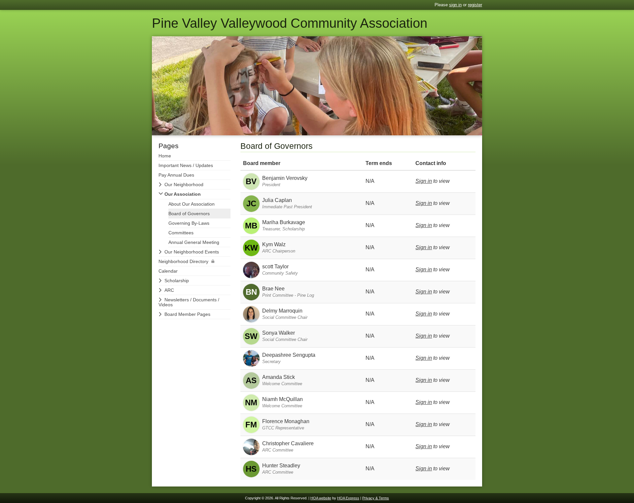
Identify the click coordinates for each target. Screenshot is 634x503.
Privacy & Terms (375, 498)
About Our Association (191, 204)
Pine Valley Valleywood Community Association (289, 23)
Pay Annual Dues (176, 175)
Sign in (423, 181)
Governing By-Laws (188, 223)
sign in (455, 4)
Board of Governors (189, 213)
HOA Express (348, 498)
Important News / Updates (185, 165)
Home (164, 155)
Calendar (168, 271)
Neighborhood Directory (183, 261)
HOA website (320, 498)
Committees (181, 232)
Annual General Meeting (193, 242)
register (475, 4)
